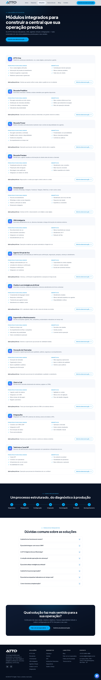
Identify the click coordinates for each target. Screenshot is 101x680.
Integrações (32, 669)
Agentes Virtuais (33, 664)
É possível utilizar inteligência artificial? (50, 565)
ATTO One (32, 653)
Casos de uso (51, 2)
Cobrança (48, 653)
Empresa (33, 2)
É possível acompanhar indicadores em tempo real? (50, 577)
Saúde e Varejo (50, 666)
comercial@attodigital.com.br (87, 656)
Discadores (32, 656)
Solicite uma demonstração (86, 2)
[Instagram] (11, 666)
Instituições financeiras (52, 661)
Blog (59, 2)
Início (26, 2)
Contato (65, 2)
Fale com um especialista (38, 628)
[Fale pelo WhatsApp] (97, 676)
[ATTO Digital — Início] (11, 2)
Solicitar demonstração (82, 82)
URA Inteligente (33, 661)
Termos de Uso (67, 661)
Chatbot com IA (33, 666)
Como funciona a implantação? (50, 584)
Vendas (48, 656)
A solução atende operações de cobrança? (50, 558)
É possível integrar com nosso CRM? (50, 545)
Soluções (42, 2)
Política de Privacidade (69, 658)
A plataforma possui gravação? (50, 571)
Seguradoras (49, 664)
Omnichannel (32, 658)
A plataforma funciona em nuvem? (50, 539)
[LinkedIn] (7, 666)
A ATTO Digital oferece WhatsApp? (50, 552)
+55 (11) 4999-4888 (85, 653)
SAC (47, 658)
